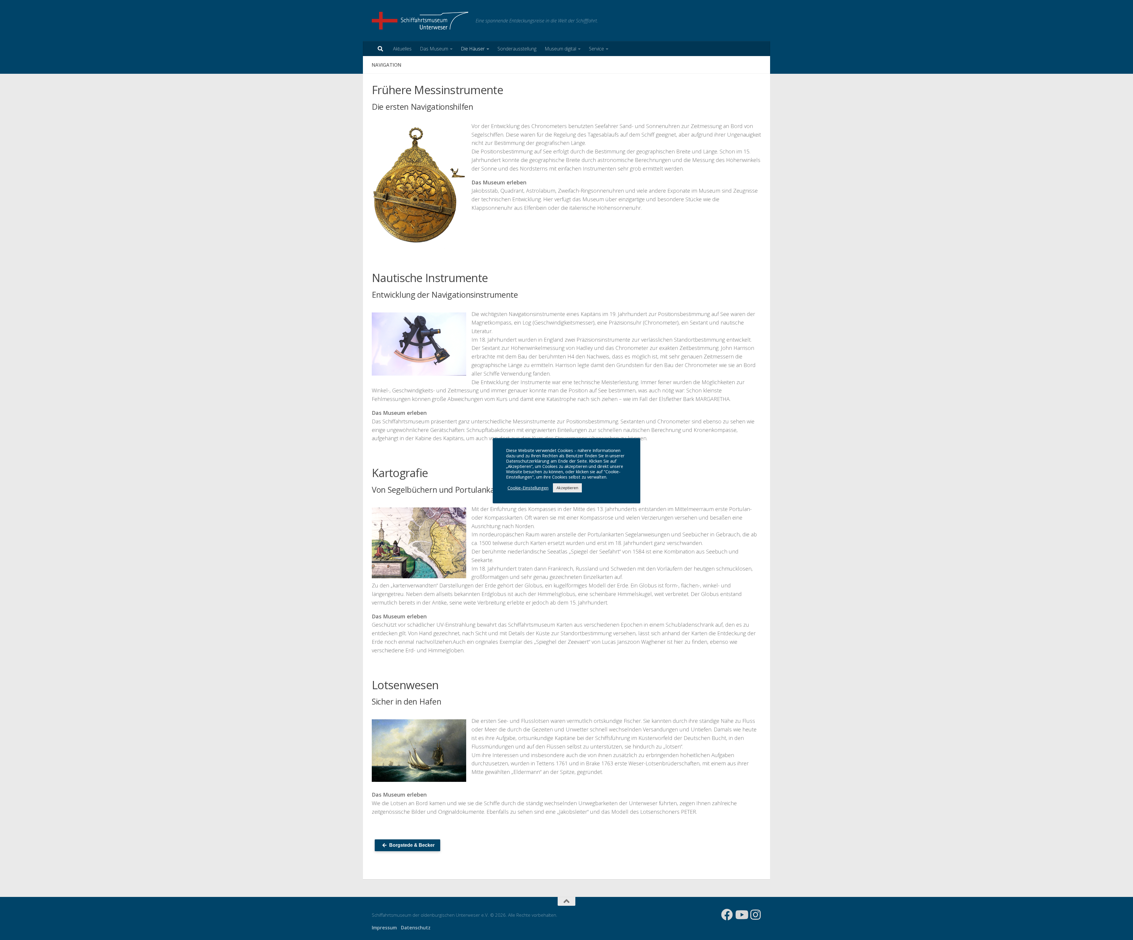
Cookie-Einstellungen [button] (528, 487)
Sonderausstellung (516, 48)
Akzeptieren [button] (567, 487)
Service (596, 48)
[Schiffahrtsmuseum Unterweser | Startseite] (421, 21)
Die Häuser (473, 48)
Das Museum (434, 48)
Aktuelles (402, 48)
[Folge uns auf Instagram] (755, 915)
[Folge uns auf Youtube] (741, 915)
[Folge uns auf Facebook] (727, 915)
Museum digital (560, 48)
